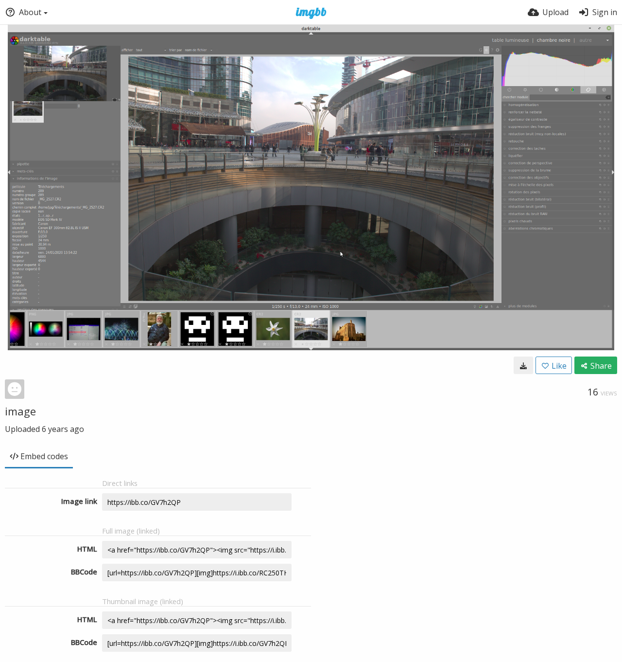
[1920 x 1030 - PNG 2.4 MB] (523, 365)
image (20, 411)
